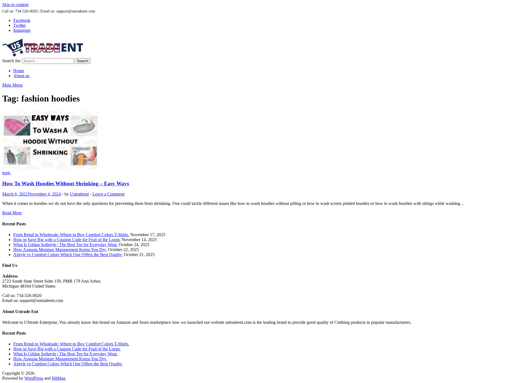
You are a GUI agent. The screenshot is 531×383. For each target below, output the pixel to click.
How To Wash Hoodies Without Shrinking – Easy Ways (65, 183)
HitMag (58, 378)
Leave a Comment (108, 194)
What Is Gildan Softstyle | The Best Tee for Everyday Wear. (65, 244)
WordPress (33, 378)
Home (18, 70)
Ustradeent (79, 194)
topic (6, 172)
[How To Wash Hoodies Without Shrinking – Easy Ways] (265, 140)
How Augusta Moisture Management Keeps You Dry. (60, 249)
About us (21, 75)
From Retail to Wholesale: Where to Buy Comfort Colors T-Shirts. (71, 234)
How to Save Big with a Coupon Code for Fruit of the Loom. (67, 239)
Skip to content (15, 4)
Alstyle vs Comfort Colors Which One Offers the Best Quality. (68, 254)
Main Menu (12, 85)
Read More (12, 212)
